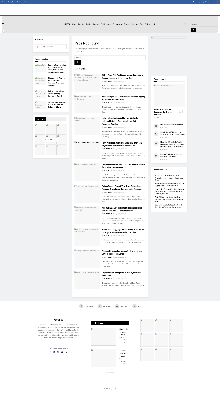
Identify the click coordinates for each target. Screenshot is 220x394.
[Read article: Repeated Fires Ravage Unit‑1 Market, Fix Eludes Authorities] (87, 280)
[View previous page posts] (108, 371)
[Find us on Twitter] (211, 2)
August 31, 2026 (119, 81)
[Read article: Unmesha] (103, 358)
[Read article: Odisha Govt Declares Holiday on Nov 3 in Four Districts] (169, 95)
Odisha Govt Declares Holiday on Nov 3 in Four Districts (163, 112)
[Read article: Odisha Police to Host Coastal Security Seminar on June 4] (40, 94)
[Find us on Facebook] (208, 2)
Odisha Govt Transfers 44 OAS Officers (172, 124)
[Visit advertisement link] (169, 54)
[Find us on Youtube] (214, 2)
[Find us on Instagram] (58, 352)
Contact (26, 2)
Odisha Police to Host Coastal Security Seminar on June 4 (56, 93)
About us (4, 2)
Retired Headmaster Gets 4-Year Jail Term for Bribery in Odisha (57, 104)
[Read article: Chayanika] (103, 337)
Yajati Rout (108, 81)
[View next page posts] (112, 371)
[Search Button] (77, 62)
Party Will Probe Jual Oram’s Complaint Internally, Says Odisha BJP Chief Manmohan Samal (169, 199)
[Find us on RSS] (217, 2)
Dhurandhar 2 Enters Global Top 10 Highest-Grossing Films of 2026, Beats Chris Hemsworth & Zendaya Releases (172, 144)
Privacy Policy (12, 2)
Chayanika (123, 329)
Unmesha (123, 350)
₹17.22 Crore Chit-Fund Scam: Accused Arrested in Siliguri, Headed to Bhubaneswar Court (169, 178)
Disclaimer (20, 2)
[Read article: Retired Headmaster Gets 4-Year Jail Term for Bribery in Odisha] (40, 105)
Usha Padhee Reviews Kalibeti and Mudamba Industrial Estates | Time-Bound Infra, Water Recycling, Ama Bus (120, 121)
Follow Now (51, 140)
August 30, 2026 (119, 127)
